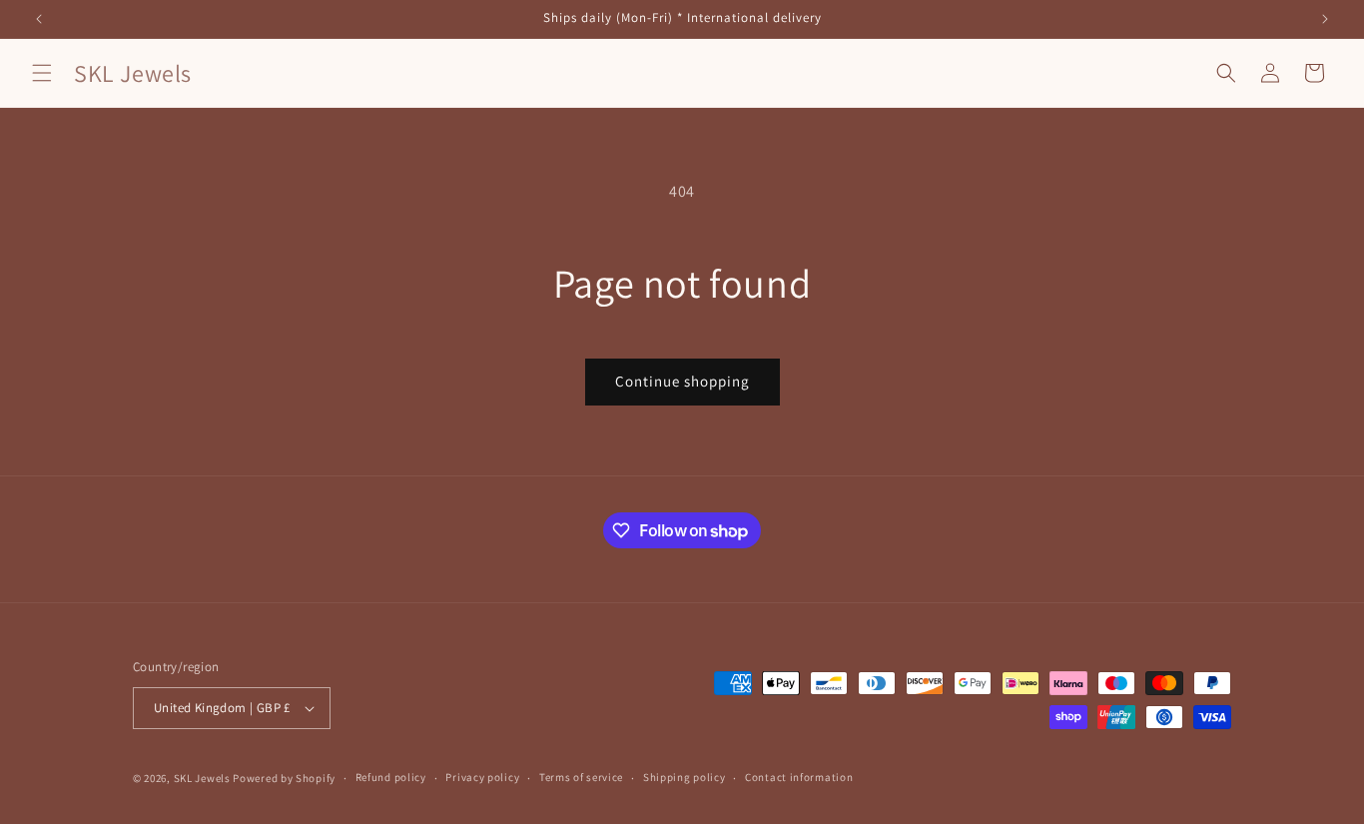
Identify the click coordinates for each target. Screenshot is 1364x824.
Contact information (799, 777)
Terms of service (581, 777)
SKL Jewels (202, 778)
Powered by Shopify (284, 778)
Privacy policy (482, 777)
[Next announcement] (1325, 19)
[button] (42, 73)
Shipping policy (684, 777)
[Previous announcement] (39, 19)
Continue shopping (682, 381)
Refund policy (390, 777)
